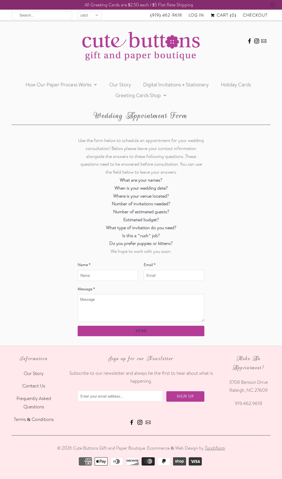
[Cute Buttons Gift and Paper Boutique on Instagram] (256, 40)
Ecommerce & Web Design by (186, 448)
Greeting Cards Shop (138, 95)
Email (150, 264)
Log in (196, 15)
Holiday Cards (236, 84)
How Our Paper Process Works (58, 84)
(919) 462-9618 (166, 15)
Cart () (225, 15)
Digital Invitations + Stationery (176, 84)
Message (86, 289)
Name (84, 264)
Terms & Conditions (34, 419)
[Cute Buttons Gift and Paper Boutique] (141, 47)
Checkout (255, 15)
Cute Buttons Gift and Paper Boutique (109, 448)
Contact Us (33, 385)
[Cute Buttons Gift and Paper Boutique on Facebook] (249, 40)
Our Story (120, 84)
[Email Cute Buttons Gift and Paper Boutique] (263, 40)
